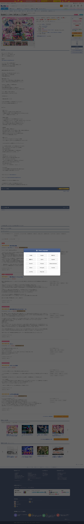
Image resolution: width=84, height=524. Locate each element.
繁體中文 (31, 259)
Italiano (30, 267)
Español (53, 259)
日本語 (31, 255)
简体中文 (53, 255)
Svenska (53, 267)
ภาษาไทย (31, 271)
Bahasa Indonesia (53, 263)
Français (42, 263)
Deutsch (31, 263)
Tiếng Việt (42, 271)
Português (42, 267)
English (42, 255)
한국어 (42, 259)
